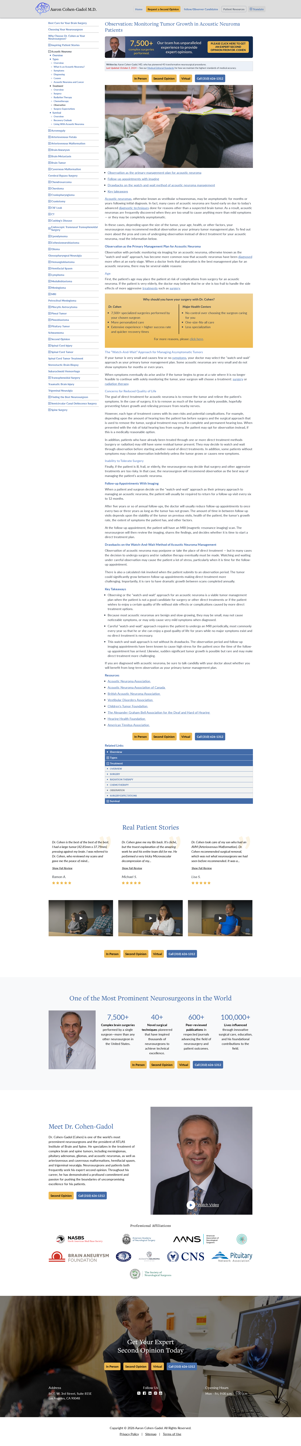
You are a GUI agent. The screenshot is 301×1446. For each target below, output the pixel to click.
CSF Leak (56, 207)
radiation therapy (116, 383)
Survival (55, 112)
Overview (56, 55)
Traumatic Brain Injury (61, 383)
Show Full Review (62, 868)
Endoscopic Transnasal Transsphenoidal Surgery (74, 228)
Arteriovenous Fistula (64, 137)
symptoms (179, 357)
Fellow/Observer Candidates (201, 9)
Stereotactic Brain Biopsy (63, 364)
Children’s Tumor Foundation (128, 706)
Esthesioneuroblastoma (65, 242)
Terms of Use (172, 1434)
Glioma (55, 249)
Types (54, 59)
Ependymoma (59, 236)
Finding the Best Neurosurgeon (69, 397)
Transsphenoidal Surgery (65, 377)
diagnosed (245, 256)
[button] (81, 918)
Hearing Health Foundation (127, 718)
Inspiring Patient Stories (65, 45)
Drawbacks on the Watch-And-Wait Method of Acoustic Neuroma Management (161, 185)
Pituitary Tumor (60, 326)
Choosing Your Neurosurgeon (65, 29)
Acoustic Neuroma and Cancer (67, 82)
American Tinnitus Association (129, 725)
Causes (56, 78)
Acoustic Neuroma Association (129, 681)
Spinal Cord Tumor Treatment (65, 358)
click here (196, 339)
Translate (258, 9)
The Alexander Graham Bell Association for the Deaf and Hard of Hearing (159, 712)
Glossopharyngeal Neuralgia (65, 255)
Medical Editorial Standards (160, 68)
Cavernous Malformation (66, 169)
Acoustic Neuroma (61, 51)
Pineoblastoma (60, 320)
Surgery (56, 93)
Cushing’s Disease (61, 220)
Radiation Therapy (61, 97)
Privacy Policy (129, 1434)
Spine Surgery (59, 410)
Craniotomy (58, 201)
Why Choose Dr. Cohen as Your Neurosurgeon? (66, 37)
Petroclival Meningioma (62, 300)
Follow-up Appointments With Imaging (133, 179)
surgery (175, 288)
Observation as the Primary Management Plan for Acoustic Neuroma (154, 172)
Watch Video (208, 1205)
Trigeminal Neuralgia (60, 390)
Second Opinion (60, 339)
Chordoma (57, 188)
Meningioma (58, 287)
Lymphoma (57, 275)
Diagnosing (58, 74)
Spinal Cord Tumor (62, 352)
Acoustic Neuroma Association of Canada (137, 687)
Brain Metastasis (61, 156)
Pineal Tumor (59, 313)
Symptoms (57, 70)
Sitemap (150, 1434)
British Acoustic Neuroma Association (134, 693)
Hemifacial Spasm (61, 268)
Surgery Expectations (63, 108)
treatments (150, 288)
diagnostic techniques (134, 208)
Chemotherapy (60, 101)
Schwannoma (56, 332)
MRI (53, 294)
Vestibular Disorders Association (130, 700)
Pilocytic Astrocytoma (64, 307)
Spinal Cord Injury (61, 345)
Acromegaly (58, 130)
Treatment (56, 86)
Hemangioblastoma (63, 262)
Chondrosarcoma (61, 182)
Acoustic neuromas (118, 198)
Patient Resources (234, 9)
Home (138, 9)
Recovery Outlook (61, 120)
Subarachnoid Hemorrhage (64, 370)
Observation (58, 105)
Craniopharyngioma (63, 195)
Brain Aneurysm (60, 150)
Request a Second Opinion (163, 9)
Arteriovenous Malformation (68, 143)
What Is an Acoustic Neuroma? (68, 66)
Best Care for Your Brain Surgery (67, 22)
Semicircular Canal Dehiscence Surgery (74, 403)
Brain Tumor (58, 162)
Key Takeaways (118, 191)
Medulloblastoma (61, 281)
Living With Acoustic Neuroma (67, 124)
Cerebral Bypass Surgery (63, 175)
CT (53, 214)
